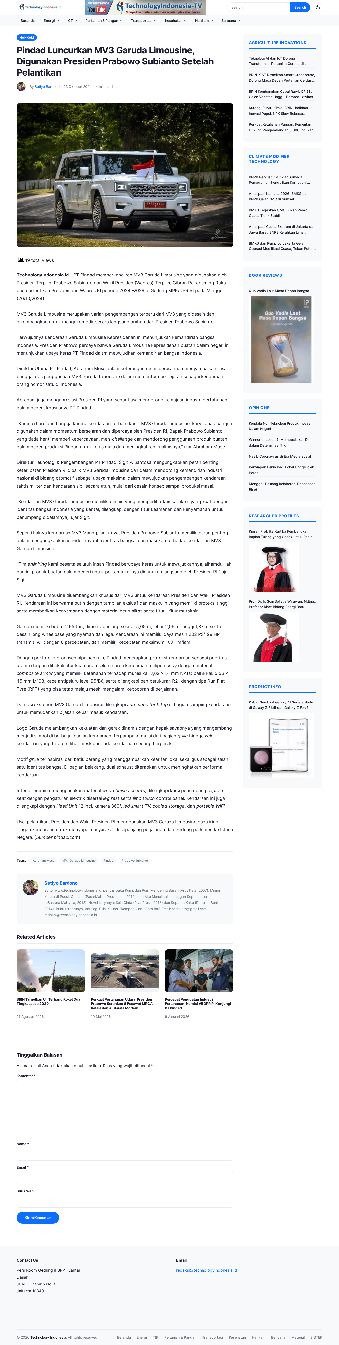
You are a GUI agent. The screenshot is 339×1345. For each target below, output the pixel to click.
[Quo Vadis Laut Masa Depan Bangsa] (281, 339)
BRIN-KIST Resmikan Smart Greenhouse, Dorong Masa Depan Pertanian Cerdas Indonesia (282, 78)
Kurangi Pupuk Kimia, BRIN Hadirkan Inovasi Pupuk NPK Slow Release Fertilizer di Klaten (278, 111)
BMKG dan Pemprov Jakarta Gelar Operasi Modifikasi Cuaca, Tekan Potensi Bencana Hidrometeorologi (282, 246)
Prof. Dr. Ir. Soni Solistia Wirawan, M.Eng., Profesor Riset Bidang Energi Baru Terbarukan (282, 604)
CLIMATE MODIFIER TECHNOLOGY (269, 159)
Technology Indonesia (48, 1337)
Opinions (259, 407)
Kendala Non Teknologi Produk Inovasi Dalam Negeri (280, 426)
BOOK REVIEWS (265, 275)
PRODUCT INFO (265, 686)
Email (23, 1167)
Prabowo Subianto (135, 860)
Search (300, 7)
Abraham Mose (43, 860)
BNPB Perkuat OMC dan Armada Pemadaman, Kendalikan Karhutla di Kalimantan (278, 180)
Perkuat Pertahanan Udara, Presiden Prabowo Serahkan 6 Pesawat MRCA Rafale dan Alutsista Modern (122, 1003)
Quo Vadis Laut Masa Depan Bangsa (279, 291)
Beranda (28, 20)
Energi (49, 20)
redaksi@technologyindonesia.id (206, 1270)
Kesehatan (174, 20)
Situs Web (25, 1191)
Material (298, 1337)
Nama (23, 1144)
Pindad (108, 860)
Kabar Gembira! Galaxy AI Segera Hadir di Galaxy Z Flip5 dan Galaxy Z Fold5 (281, 705)
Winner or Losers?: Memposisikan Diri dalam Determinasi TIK (279, 442)
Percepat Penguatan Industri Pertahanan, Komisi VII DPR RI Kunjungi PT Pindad (198, 1003)
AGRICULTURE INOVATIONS (277, 42)
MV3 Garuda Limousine (79, 860)
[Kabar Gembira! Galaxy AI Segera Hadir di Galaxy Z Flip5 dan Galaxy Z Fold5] (281, 745)
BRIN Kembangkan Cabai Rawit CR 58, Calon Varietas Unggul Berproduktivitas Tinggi (281, 94)
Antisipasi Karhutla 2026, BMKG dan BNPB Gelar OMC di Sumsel (278, 196)
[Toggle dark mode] (317, 7)
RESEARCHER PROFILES (274, 515)
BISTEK (316, 1337)
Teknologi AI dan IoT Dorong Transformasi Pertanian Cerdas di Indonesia (276, 61)
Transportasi (142, 20)
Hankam (202, 20)
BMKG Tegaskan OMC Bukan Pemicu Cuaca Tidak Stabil (279, 212)
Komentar (26, 1076)
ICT (70, 20)
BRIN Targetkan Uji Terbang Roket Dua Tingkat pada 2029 (48, 1001)
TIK (155, 1337)
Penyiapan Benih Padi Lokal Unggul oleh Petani (281, 470)
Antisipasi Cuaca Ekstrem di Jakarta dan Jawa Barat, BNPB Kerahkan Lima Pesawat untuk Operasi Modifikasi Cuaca (282, 229)
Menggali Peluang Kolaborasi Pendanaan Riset (282, 486)
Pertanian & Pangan (101, 20)
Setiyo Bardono (47, 86)
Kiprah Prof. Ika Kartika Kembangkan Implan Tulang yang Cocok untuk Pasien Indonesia (281, 534)
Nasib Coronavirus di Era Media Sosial (280, 456)
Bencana (228, 20)
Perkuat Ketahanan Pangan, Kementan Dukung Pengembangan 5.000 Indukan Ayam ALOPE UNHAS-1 (281, 127)
